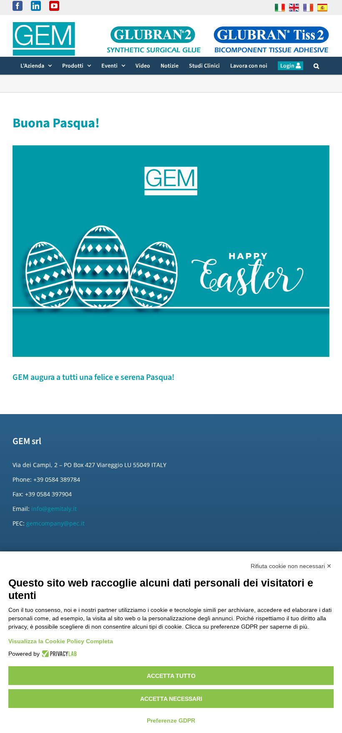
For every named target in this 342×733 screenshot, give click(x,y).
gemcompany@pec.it (55, 523)
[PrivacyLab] (58, 654)
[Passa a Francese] (308, 8)
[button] (316, 66)
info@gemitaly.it (54, 509)
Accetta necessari (171, 698)
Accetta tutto (171, 675)
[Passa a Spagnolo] (322, 8)
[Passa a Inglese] (294, 8)
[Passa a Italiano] (280, 8)
